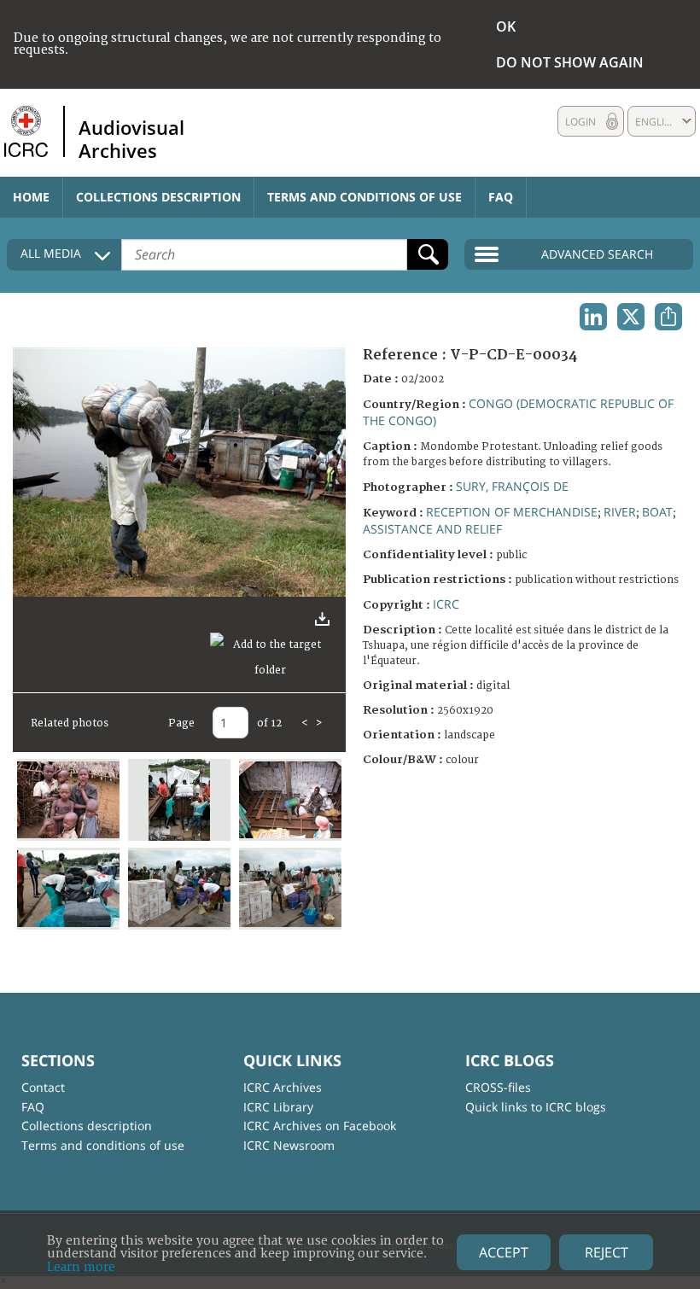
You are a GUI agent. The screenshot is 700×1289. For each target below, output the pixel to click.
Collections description (158, 197)
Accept (503, 1252)
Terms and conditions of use (364, 197)
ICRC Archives (282, 1087)
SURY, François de (512, 486)
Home (31, 197)
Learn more (81, 1267)
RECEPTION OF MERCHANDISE (512, 512)
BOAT (657, 512)
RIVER (620, 512)
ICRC (446, 604)
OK (506, 26)
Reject (606, 1252)
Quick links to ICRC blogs (535, 1107)
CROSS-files (498, 1087)
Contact (43, 1087)
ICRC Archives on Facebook (319, 1125)
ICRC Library (278, 1107)
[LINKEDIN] (593, 316)
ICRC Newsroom (289, 1145)
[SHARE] (668, 316)
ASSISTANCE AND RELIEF (432, 529)
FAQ (500, 197)
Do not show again (570, 62)
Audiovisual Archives (131, 138)
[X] (631, 316)
